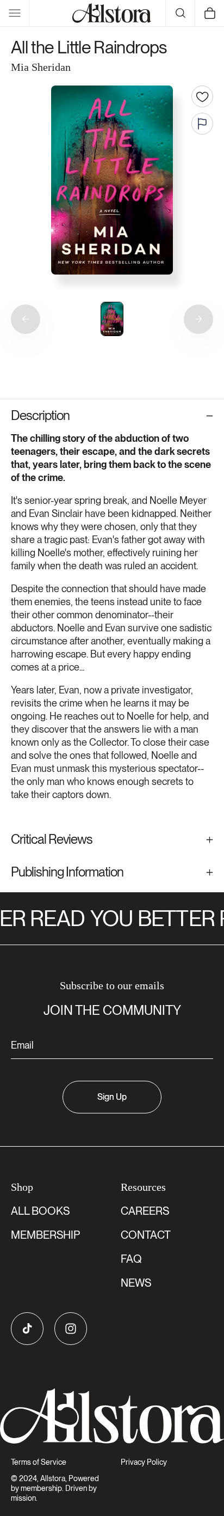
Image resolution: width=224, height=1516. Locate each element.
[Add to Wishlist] (202, 96)
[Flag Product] (202, 124)
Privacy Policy (144, 1462)
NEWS (136, 1282)
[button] (14, 13)
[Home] (112, 13)
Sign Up (112, 1097)
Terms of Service (38, 1462)
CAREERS (145, 1210)
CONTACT (146, 1234)
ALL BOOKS (40, 1210)
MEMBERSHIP (45, 1234)
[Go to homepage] (112, 1416)
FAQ (131, 1258)
